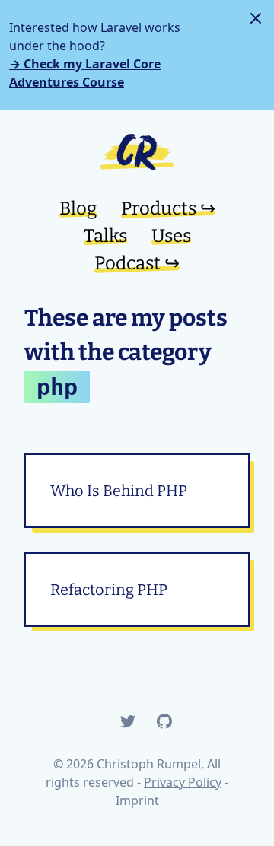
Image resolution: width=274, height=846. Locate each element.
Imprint (137, 800)
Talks (105, 235)
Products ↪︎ (168, 208)
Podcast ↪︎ (137, 263)
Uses (171, 235)
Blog (78, 208)
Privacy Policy (182, 782)
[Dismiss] (256, 18)
